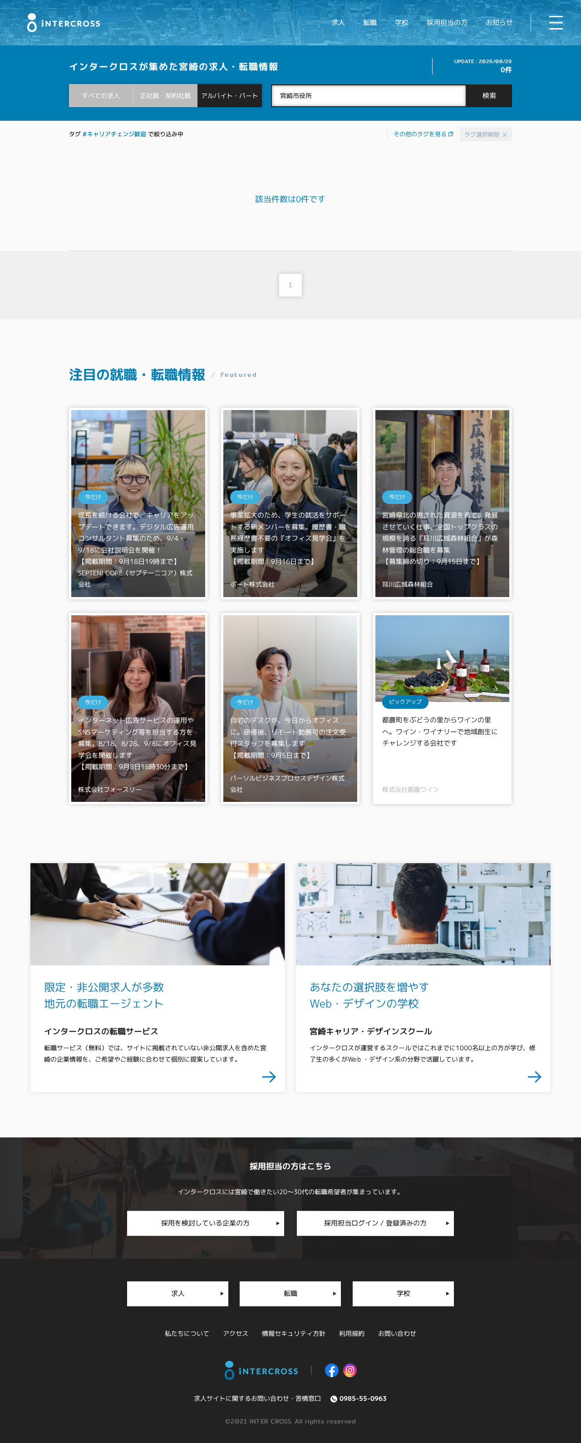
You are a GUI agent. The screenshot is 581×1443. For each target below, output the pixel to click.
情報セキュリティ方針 (293, 1333)
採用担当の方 (447, 22)
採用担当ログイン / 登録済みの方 (375, 1223)
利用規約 (351, 1333)
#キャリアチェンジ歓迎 (114, 134)
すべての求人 (101, 95)
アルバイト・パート (229, 95)
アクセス (235, 1333)
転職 (370, 22)
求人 (338, 22)
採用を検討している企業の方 (205, 1223)
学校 (402, 22)
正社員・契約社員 (165, 95)
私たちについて (187, 1333)
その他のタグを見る (421, 134)
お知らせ (499, 22)
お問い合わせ (397, 1333)
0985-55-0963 (363, 1398)
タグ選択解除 (483, 134)
